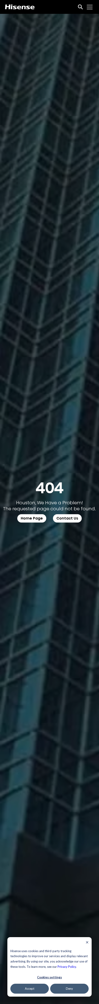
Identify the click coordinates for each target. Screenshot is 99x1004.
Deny (69, 988)
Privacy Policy (67, 966)
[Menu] (89, 7)
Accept (29, 988)
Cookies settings (49, 977)
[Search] (80, 7)
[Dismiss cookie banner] (87, 942)
